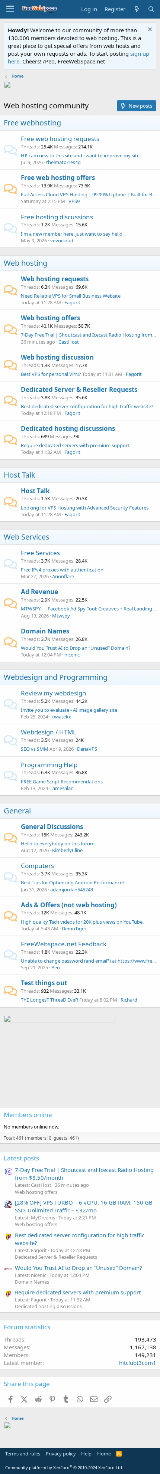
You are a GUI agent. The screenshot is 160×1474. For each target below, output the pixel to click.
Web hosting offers (50, 318)
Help (86, 1453)
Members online (28, 1114)
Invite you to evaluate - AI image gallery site (69, 710)
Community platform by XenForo (64, 1467)
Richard (129, 999)
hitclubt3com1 (137, 1362)
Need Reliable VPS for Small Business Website (71, 295)
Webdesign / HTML (48, 732)
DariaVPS (87, 749)
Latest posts (21, 1158)
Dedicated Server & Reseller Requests (79, 389)
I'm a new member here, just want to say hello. (72, 233)
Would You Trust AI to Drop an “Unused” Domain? (76, 648)
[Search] (151, 9)
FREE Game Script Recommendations (62, 781)
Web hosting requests (55, 279)
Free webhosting (32, 123)
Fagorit (72, 302)
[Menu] (10, 9)
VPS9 (74, 201)
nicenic (72, 654)
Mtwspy (61, 615)
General (17, 811)
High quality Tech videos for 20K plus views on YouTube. (82, 921)
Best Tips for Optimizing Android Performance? (73, 882)
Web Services (26, 537)
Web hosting (25, 263)
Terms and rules (22, 1453)
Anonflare (63, 576)
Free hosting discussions (57, 217)
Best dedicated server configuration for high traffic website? (87, 406)
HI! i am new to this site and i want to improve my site (80, 155)
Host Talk (19, 475)
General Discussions (52, 826)
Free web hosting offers (58, 177)
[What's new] (136, 9)
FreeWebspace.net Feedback (63, 944)
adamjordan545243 (71, 889)
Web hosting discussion (57, 357)
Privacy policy (61, 1453)
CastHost (68, 341)
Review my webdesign (53, 693)
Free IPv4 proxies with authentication (62, 569)
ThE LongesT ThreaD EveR (49, 999)
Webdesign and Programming (56, 677)
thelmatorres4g (63, 162)
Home (104, 1453)
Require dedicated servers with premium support (75, 445)
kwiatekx (61, 716)
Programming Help (49, 764)
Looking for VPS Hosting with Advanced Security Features (84, 507)
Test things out (44, 983)
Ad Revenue (39, 591)
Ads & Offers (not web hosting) (69, 905)
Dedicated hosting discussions (68, 428)
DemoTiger (74, 928)
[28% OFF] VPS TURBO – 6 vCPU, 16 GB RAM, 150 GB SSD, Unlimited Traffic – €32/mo (84, 1206)
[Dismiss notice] (149, 30)
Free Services (40, 552)
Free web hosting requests (60, 138)
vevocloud (61, 240)
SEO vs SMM (34, 749)
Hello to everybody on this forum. (58, 843)
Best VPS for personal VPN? (51, 374)
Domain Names (45, 631)
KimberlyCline (67, 850)
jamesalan (62, 788)
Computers (37, 865)
